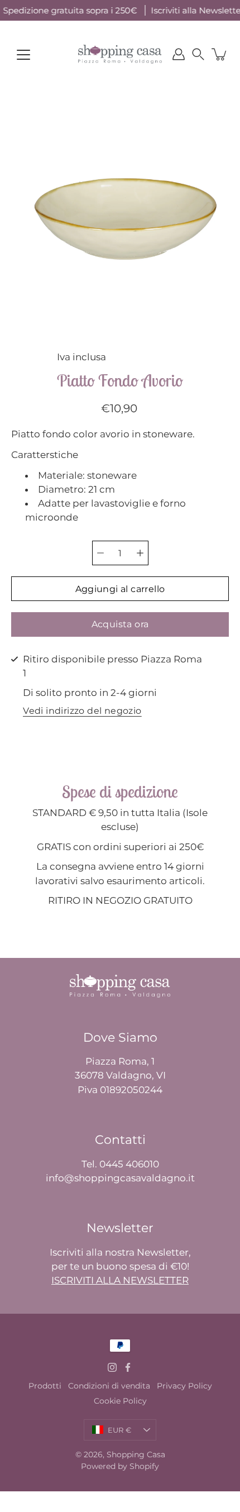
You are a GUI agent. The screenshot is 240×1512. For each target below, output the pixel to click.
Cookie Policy (120, 1401)
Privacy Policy (184, 1386)
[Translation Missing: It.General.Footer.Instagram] (112, 1367)
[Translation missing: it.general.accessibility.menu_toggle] (23, 54)
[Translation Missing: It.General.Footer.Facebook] (128, 1367)
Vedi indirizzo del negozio (82, 711)
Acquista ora (120, 624)
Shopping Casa (136, 1454)
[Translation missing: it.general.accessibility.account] (179, 54)
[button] (198, 54)
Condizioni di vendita (109, 1386)
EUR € (119, 1429)
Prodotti (44, 1386)
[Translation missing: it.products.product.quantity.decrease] (100, 553)
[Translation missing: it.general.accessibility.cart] (220, 54)
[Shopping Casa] (120, 54)
